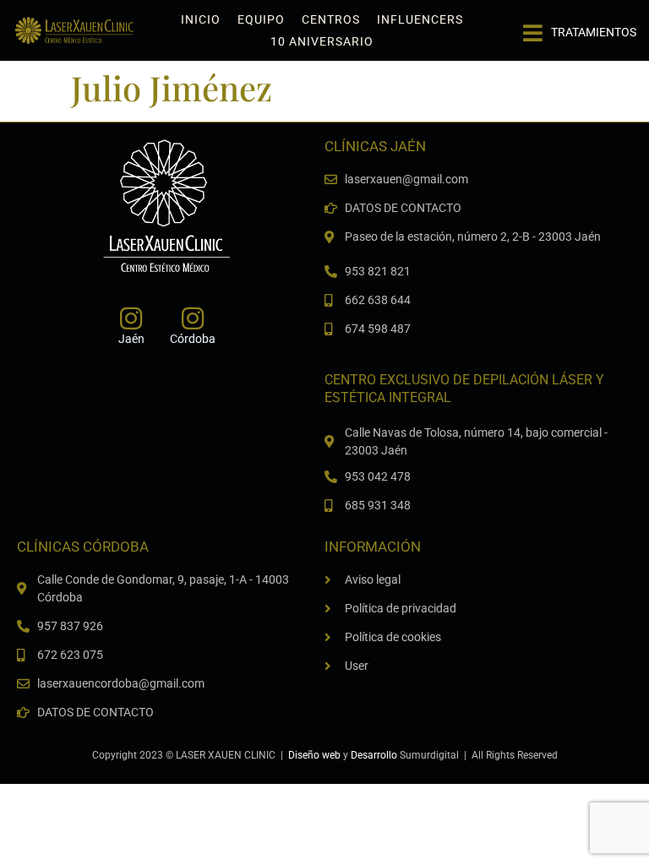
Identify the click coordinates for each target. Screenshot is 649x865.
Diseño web (314, 755)
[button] (579, 26)
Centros (331, 19)
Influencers (420, 19)
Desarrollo (374, 755)
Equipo (261, 19)
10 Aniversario (322, 41)
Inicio (201, 19)
